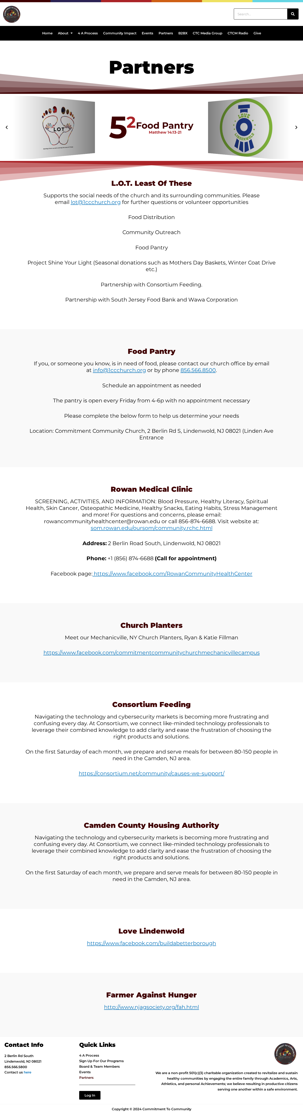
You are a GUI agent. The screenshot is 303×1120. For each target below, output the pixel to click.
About (63, 33)
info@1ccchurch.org (119, 370)
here (27, 1072)
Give (257, 33)
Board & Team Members (99, 1066)
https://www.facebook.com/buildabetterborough (151, 943)
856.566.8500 (198, 370)
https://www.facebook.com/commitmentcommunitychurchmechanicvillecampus (151, 652)
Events (147, 33)
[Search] (292, 14)
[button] (6, 127)
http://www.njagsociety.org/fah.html (151, 1007)
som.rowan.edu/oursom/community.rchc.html (151, 528)
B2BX (182, 33)
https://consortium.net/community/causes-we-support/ (151, 773)
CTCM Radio (238, 33)
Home (47, 33)
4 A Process (88, 33)
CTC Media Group (207, 33)
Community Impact (119, 33)
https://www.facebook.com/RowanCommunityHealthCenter (172, 573)
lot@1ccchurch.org (96, 202)
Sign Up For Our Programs (101, 1061)
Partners (166, 33)
